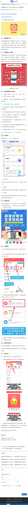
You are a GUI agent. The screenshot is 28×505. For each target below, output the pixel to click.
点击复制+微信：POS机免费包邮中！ (9, 504)
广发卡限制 (15, 499)
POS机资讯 (13, 4)
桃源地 (3, 9)
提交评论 (24, 494)
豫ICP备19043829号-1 (17, 501)
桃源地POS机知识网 (5, 4)
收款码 (20, 499)
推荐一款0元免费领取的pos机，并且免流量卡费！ (15, 446)
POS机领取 (8, 499)
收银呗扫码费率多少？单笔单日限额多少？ (13, 448)
